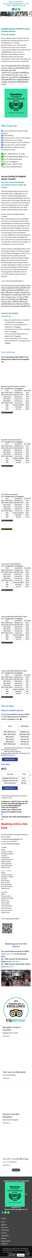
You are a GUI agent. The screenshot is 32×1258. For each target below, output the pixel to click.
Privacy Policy (24, 1250)
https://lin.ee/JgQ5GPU (9, 162)
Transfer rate (5, 1230)
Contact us (4, 1244)
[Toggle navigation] (30, 14)
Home (3, 1222)
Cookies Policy (9, 1252)
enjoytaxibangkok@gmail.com (13, 839)
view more (16, 1170)
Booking (3, 1238)
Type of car (4, 1227)
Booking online (5, 1241)
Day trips (4, 1233)
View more (6, 1036)
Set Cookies (12, 1255)
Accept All (21, 1255)
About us (4, 1225)
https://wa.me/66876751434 (11, 167)
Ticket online (5, 1235)
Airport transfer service (12, 710)
